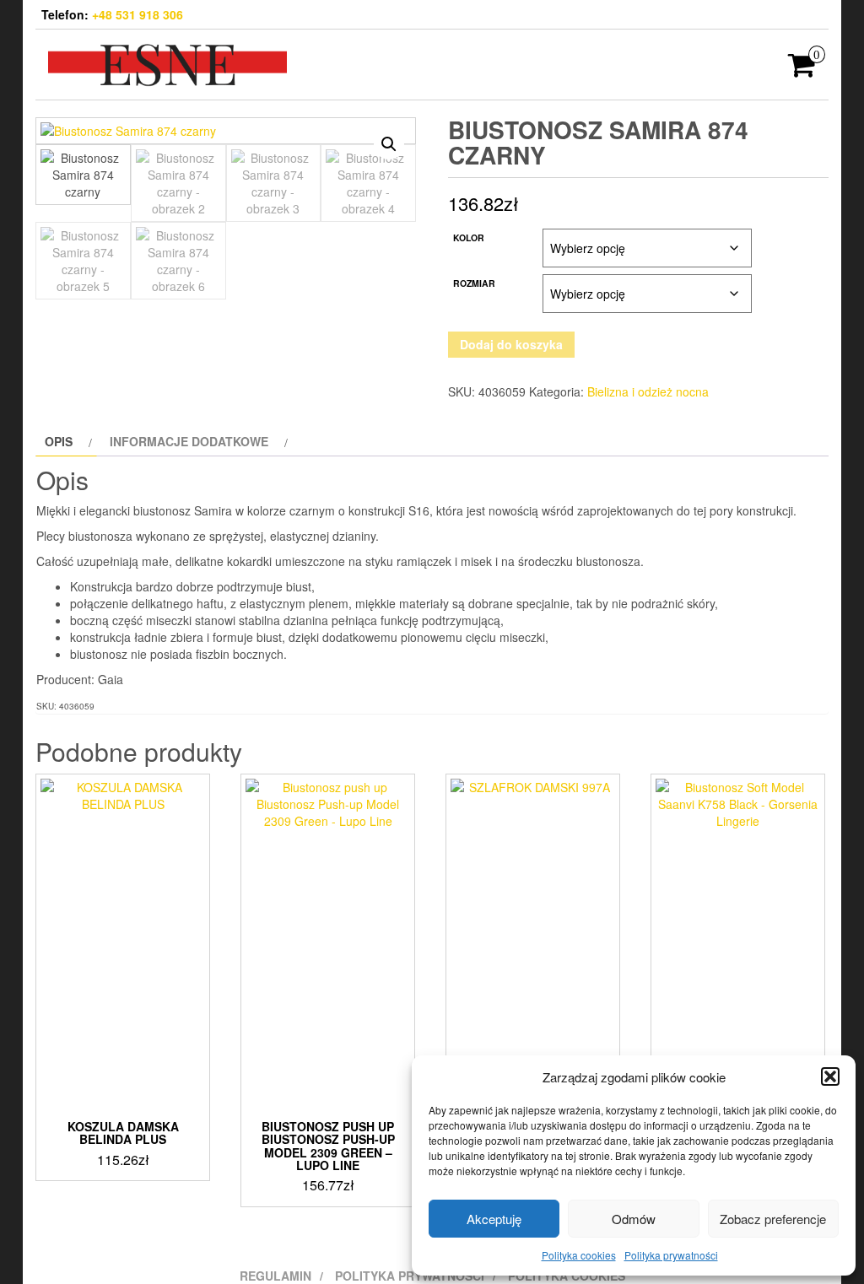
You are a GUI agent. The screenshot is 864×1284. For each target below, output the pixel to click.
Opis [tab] (59, 441)
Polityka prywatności (671, 1255)
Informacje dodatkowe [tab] (189, 441)
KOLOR (468, 237)
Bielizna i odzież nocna (648, 391)
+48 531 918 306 (137, 14)
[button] (830, 1076)
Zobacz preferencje (773, 1218)
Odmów (634, 1218)
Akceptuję (494, 1218)
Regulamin (275, 1275)
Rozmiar (474, 283)
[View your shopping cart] (802, 70)
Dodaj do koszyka (511, 344)
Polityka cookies (579, 1255)
